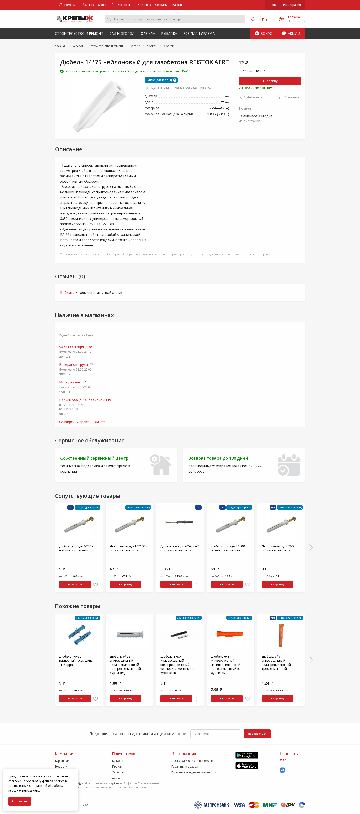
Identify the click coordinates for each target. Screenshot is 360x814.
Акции (293, 33)
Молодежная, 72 (72, 382)
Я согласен (20, 801)
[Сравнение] (264, 19)
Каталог (118, 761)
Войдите (67, 292)
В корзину (270, 81)
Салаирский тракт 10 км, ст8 (82, 422)
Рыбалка (169, 33)
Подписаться (257, 734)
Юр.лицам (122, 5)
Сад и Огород (122, 33)
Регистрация (292, 5)
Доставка (144, 5)
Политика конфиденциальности (193, 772)
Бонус (266, 33)
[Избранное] (253, 19)
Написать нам (289, 756)
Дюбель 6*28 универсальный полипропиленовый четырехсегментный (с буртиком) (127, 664)
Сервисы (161, 5)
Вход (273, 5)
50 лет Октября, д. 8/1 (76, 347)
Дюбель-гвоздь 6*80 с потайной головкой (279, 548)
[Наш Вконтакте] (282, 770)
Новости (61, 766)
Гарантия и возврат (185, 766)
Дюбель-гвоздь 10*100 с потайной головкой (129, 548)
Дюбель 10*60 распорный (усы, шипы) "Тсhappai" (76, 660)
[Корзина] (281, 19)
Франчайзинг (97, 5)
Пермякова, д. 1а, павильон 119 (85, 400)
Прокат (117, 766)
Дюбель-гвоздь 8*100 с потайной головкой (229, 548)
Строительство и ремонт (79, 33)
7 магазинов (252, 121)
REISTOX (206, 88)
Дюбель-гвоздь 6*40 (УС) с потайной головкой (179, 548)
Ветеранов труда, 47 (76, 364)
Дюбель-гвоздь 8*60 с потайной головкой (76, 548)
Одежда (148, 33)
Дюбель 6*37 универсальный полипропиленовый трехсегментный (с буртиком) (225, 664)
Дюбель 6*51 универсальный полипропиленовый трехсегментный (276, 662)
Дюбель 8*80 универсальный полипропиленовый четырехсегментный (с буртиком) (177, 664)
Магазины (178, 5)
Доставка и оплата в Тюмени (192, 761)
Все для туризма (199, 33)
